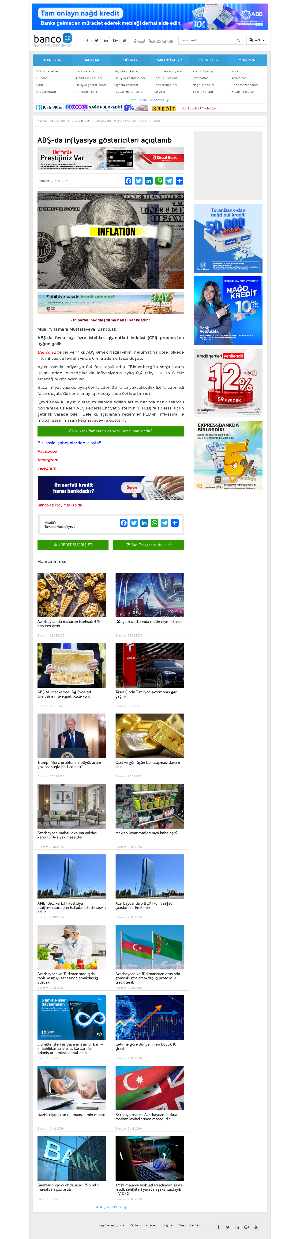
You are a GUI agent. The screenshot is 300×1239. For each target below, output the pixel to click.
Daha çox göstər (109, 1207)
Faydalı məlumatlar (129, 91)
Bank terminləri (165, 85)
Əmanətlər (200, 78)
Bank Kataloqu (86, 71)
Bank (40, 85)
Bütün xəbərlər (47, 71)
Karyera (159, 91)
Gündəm (42, 78)
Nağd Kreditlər (204, 85)
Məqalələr (82, 121)
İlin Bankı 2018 (86, 91)
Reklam (135, 1225)
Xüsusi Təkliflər (243, 91)
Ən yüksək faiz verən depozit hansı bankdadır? (111, 431)
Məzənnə (248, 60)
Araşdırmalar (46, 91)
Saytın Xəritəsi (190, 1225)
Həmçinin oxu (52, 561)
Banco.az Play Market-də (60, 505)
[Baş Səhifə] (53, 40)
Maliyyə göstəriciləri (90, 85)
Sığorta (130, 60)
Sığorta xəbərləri (126, 85)
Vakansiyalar (169, 60)
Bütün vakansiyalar (168, 71)
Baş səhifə (45, 121)
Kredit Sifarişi (203, 71)
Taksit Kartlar (203, 91)
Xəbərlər (52, 60)
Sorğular (167, 1225)
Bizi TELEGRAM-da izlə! (199, 108)
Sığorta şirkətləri (127, 71)
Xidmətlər (209, 60)
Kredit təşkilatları (88, 78)
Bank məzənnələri (245, 85)
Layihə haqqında (111, 1225)
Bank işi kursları (166, 78)
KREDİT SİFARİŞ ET (75, 545)
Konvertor (239, 78)
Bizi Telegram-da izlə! (150, 545)
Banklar (91, 60)
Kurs (235, 71)
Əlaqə (150, 1225)
